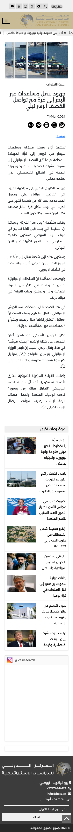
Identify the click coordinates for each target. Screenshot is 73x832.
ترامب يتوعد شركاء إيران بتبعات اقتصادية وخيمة (53, 639)
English (57, 6)
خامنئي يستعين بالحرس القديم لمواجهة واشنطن (54, 562)
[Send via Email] (31, 125)
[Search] (45, 6)
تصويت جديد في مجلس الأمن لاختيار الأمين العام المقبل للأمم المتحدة (52, 510)
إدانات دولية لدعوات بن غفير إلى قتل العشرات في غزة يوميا (53, 586)
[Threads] (19, 6)
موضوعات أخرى (52, 429)
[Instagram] (25, 6)
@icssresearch (24, 660)
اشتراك (36, 817)
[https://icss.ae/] (36, 769)
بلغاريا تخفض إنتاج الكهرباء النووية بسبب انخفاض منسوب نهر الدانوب (53, 482)
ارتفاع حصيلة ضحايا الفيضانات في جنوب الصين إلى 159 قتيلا (53, 537)
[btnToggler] (6, 21)
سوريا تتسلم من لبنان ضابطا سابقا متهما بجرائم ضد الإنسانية (54, 614)
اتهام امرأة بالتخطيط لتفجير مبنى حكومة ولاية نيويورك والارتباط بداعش (53, 451)
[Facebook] (39, 6)
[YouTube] (12, 6)
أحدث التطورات (55, 84)
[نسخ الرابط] (38, 125)
